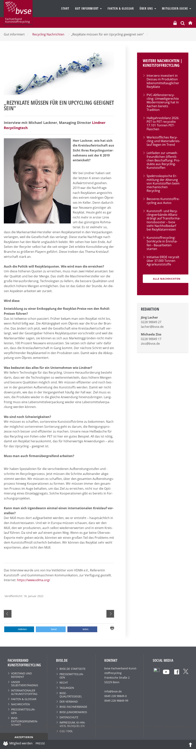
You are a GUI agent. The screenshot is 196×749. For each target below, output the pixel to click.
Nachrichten (20, 704)
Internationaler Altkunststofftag (24, 692)
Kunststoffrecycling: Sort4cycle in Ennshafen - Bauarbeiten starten (162, 243)
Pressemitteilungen (23, 711)
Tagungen (67, 688)
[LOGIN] (175, 23)
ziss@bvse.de (150, 343)
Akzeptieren (24, 737)
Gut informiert (87, 8)
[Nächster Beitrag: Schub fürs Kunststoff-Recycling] (110, 614)
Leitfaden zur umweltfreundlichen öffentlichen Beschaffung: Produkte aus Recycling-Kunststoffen (163, 160)
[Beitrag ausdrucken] (112, 628)
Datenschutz (69, 717)
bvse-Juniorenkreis (73, 712)
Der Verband (69, 701)
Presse (40, 744)
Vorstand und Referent (21, 675)
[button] (19, 629)
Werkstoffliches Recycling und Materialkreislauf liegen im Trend (163, 141)
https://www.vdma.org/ (33, 580)
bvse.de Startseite (73, 669)
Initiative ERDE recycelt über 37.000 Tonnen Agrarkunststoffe (163, 260)
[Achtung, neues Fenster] (156, 670)
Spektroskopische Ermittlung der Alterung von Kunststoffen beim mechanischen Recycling (163, 183)
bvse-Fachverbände (73, 707)
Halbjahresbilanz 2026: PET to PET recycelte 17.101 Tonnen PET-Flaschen (163, 123)
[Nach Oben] (190, 744)
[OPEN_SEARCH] (182, 23)
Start (65, 8)
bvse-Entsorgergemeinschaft (24, 721)
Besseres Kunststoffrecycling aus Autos (163, 201)
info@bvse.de (113, 691)
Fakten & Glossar (121, 8)
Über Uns (147, 8)
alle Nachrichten (166, 278)
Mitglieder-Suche (175, 8)
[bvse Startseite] (190, 23)
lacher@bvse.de (152, 327)
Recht (64, 682)
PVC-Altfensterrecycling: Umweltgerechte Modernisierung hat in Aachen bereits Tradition (163, 102)
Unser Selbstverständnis (24, 683)
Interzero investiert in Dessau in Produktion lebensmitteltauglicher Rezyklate (163, 81)
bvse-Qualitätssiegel (71, 694)
